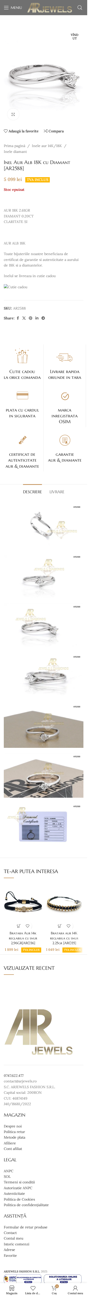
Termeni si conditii (19, 1182)
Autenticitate (14, 1193)
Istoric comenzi (16, 1244)
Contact (10, 1232)
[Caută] (80, 8)
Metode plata (14, 1137)
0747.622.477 (14, 1075)
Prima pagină (14, 145)
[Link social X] (24, 318)
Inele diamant (15, 151)
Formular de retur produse (26, 1227)
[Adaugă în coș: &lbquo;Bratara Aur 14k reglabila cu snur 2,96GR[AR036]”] (18, 925)
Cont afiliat (13, 1148)
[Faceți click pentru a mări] (13, 114)
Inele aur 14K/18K (47, 145)
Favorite (10, 1255)
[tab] (32, 491)
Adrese (9, 1249)
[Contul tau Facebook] (18, 318)
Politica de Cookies (19, 1199)
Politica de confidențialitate (26, 1205)
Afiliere (10, 1143)
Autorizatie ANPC (18, 1188)
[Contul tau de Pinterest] (30, 318)
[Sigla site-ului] (49, 7)
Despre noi (13, 1126)
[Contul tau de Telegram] (43, 318)
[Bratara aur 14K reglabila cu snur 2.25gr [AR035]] (64, 906)
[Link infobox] (22, 363)
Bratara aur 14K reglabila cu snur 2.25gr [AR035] (64, 938)
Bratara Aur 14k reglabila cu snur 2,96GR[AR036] (23, 938)
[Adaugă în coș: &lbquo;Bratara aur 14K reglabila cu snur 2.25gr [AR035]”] (59, 925)
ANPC (8, 1171)
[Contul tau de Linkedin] (37, 318)
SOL (7, 1176)
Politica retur (14, 1131)
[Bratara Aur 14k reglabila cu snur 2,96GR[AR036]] (23, 906)
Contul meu (13, 1238)
